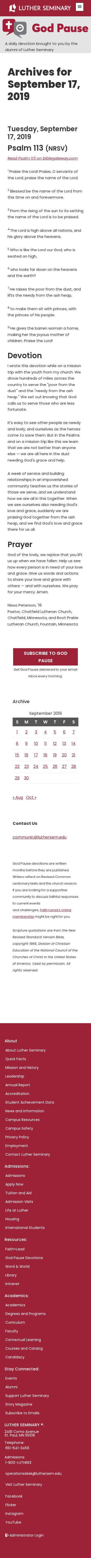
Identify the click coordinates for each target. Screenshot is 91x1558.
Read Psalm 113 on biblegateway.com (43, 158)
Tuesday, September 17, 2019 (43, 132)
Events (11, 1378)
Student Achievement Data (29, 1102)
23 (26, 766)
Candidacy (15, 1357)
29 (17, 778)
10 (36, 743)
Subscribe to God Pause (45, 657)
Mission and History (22, 1067)
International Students (25, 1227)
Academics (15, 1305)
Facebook (13, 1496)
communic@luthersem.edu (39, 837)
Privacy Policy (17, 1137)
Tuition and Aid (18, 1192)
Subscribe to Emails (22, 1413)
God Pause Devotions (24, 1257)
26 (55, 766)
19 (55, 755)
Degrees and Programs (25, 1313)
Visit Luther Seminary (23, 1484)
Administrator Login (27, 1535)
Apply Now (14, 1184)
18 (45, 755)
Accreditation (17, 1093)
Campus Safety (19, 1128)
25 (45, 766)
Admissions (15, 1175)
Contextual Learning (23, 1339)
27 (64, 766)
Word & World (17, 1266)
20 (64, 755)
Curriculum (15, 1322)
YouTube (13, 1522)
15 (17, 755)
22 (17, 766)
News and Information (24, 1111)
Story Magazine (18, 1404)
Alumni (11, 1387)
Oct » (31, 797)
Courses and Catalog (24, 1348)
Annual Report (17, 1085)
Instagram (14, 1513)
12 (55, 743)
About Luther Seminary (25, 1050)
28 (73, 766)
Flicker (10, 1504)
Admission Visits (19, 1201)
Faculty (11, 1331)
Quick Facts (15, 1058)
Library (11, 1275)
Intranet (12, 1283)
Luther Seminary (40, 8)
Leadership (14, 1076)
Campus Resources (22, 1119)
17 (36, 755)
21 (73, 755)
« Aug (18, 797)
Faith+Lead (15, 1249)
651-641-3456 (17, 1448)
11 (45, 743)
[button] (80, 7)
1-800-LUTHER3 (18, 1462)
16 (26, 755)
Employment (16, 1145)
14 (74, 743)
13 (64, 743)
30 (26, 778)
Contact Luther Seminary (27, 1154)
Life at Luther (16, 1210)
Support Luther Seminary (27, 1395)
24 (35, 766)
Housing (12, 1219)
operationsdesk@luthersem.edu (33, 1473)
